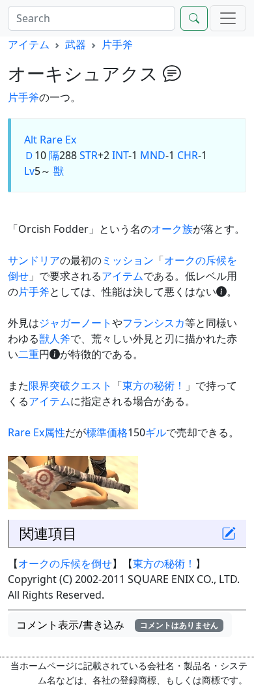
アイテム (28, 44)
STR (88, 155)
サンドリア (34, 260)
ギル (155, 432)
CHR (187, 155)
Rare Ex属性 (36, 432)
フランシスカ (153, 323)
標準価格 (107, 432)
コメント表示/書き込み (117, 625)
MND (152, 155)
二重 (28, 354)
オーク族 (172, 229)
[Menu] (228, 18)
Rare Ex (58, 139)
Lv (29, 171)
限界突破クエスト (70, 385)
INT (120, 155)
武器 (75, 44)
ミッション (128, 260)
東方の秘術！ (153, 385)
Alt (30, 139)
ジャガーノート (75, 323)
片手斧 (117, 44)
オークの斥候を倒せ (65, 563)
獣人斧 (54, 338)
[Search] (194, 18)
